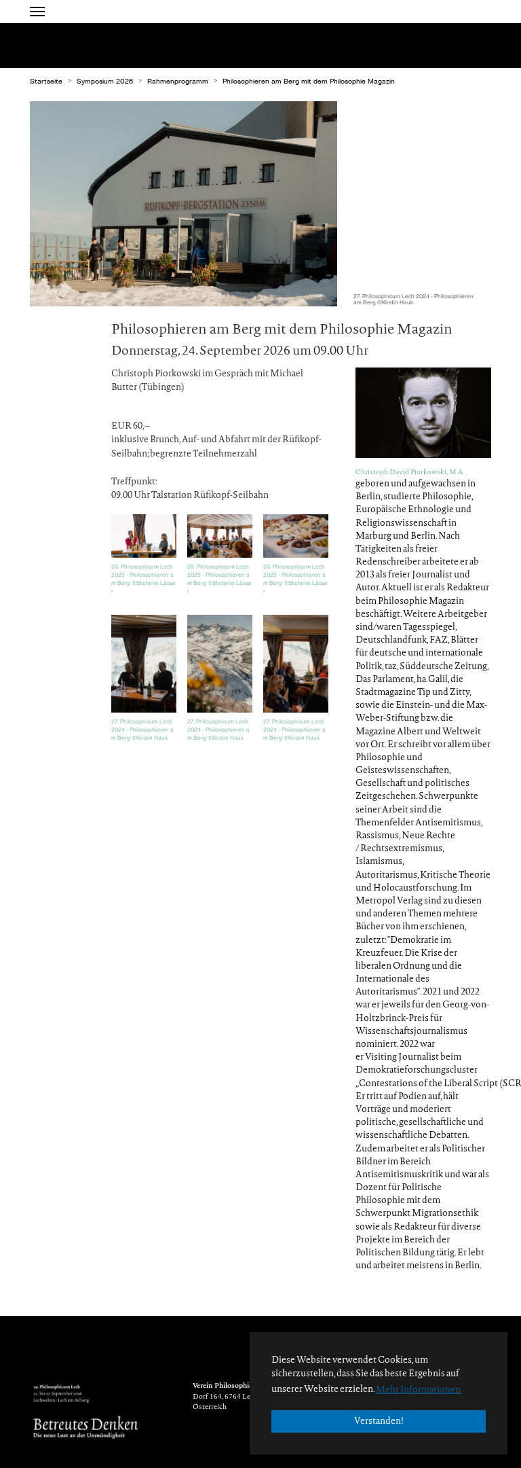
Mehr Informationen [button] (418, 1390)
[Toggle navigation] (37, 11)
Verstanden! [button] (379, 1421)
